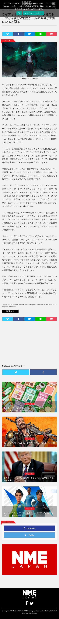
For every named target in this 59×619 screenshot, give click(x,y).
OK (19, 13)
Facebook (30, 528)
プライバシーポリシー (33, 13)
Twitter (30, 534)
